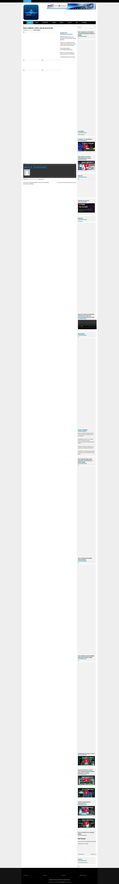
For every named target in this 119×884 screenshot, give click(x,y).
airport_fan (80, 433)
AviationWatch (80, 451)
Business (31, 179)
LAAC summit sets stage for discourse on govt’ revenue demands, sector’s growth (86, 452)
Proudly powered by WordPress (53, 882)
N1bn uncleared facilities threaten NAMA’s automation (66, 182)
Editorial (84, 22)
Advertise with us (83, 875)
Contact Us (63, 875)
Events (62, 22)
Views (36, 22)
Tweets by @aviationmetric (83, 862)
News (30, 22)
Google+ (24, 163)
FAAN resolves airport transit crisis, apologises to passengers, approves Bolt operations (68, 38)
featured (42, 179)
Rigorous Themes (68, 882)
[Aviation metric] (25, 22)
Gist (77, 22)
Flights (70, 22)
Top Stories (36, 179)
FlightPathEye (80, 439)
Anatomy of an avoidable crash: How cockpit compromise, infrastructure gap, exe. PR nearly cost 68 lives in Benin (68, 44)
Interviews (45, 22)
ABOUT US (45, 875)
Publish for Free (94, 854)
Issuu (83, 854)
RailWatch (80, 446)
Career (54, 22)
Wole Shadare (37, 30)
